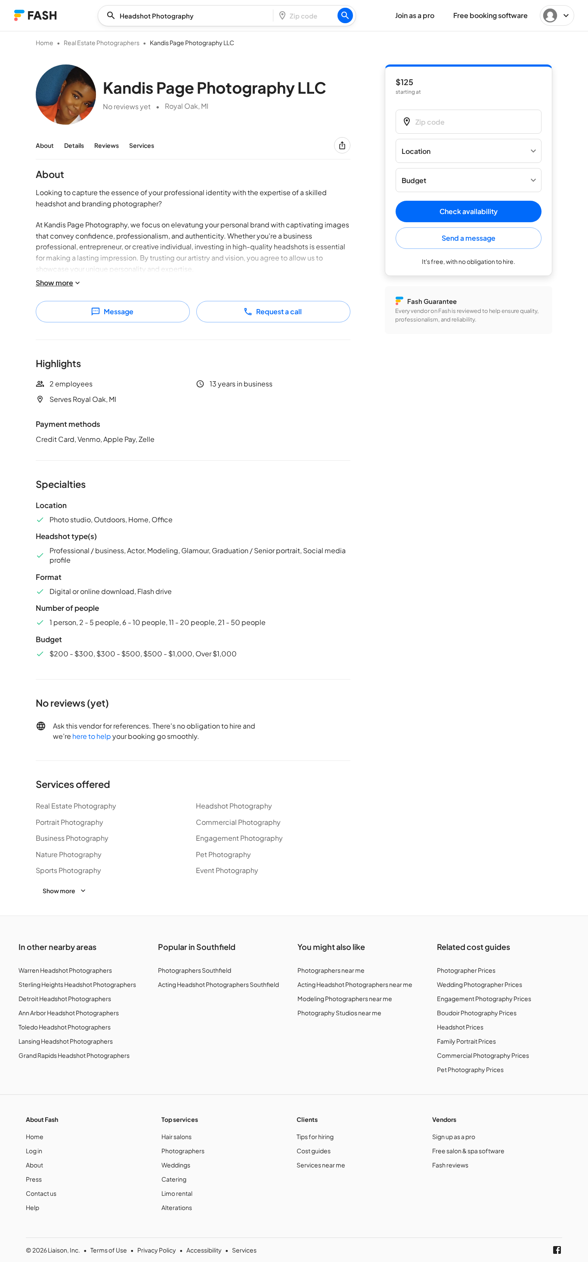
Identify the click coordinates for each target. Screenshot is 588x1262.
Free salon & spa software (468, 1151)
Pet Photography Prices (470, 1069)
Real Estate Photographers (101, 42)
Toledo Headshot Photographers (65, 1027)
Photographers (182, 1151)
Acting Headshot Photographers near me (354, 984)
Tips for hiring (315, 1136)
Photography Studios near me (339, 1013)
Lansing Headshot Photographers (66, 1041)
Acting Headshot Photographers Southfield (218, 984)
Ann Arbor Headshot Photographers (69, 1013)
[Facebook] (557, 1250)
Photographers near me (331, 970)
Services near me (321, 1165)
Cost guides (314, 1151)
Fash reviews (450, 1165)
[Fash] (35, 15)
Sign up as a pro (453, 1136)
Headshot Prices (460, 1027)
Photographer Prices (466, 970)
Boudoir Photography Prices (477, 1013)
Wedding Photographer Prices (479, 984)
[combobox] (188, 16)
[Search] (345, 15)
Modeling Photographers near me (344, 998)
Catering (173, 1179)
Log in (34, 1151)
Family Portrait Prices (466, 1041)
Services (141, 145)
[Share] (342, 145)
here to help (91, 736)
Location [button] (416, 151)
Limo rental (176, 1193)
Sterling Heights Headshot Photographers (77, 984)
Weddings (175, 1165)
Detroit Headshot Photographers (65, 998)
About (45, 145)
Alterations (176, 1207)
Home (44, 42)
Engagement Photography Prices (484, 998)
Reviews (106, 145)
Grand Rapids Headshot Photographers (74, 1055)
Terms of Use (108, 1250)
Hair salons (176, 1136)
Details (74, 145)
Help (32, 1207)
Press (34, 1179)
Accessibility (204, 1250)
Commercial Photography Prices (483, 1055)
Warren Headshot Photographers (65, 970)
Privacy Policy (156, 1250)
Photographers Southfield (194, 970)
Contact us (41, 1193)
